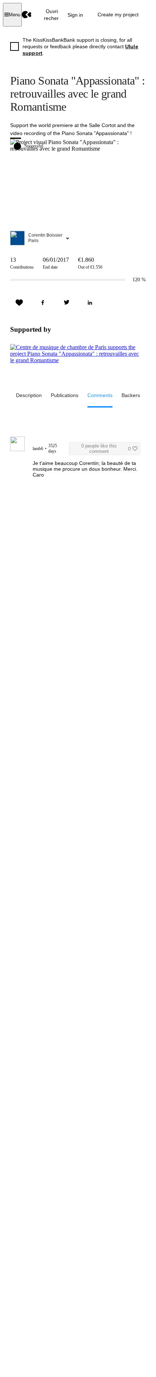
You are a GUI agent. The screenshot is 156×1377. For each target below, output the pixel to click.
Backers (131, 395)
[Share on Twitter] (66, 303)
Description (29, 395)
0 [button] (106, 448)
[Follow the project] (19, 303)
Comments (99, 395)
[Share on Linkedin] (90, 303)
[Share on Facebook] (43, 303)
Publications (64, 395)
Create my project (118, 14)
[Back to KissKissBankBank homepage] (27, 15)
